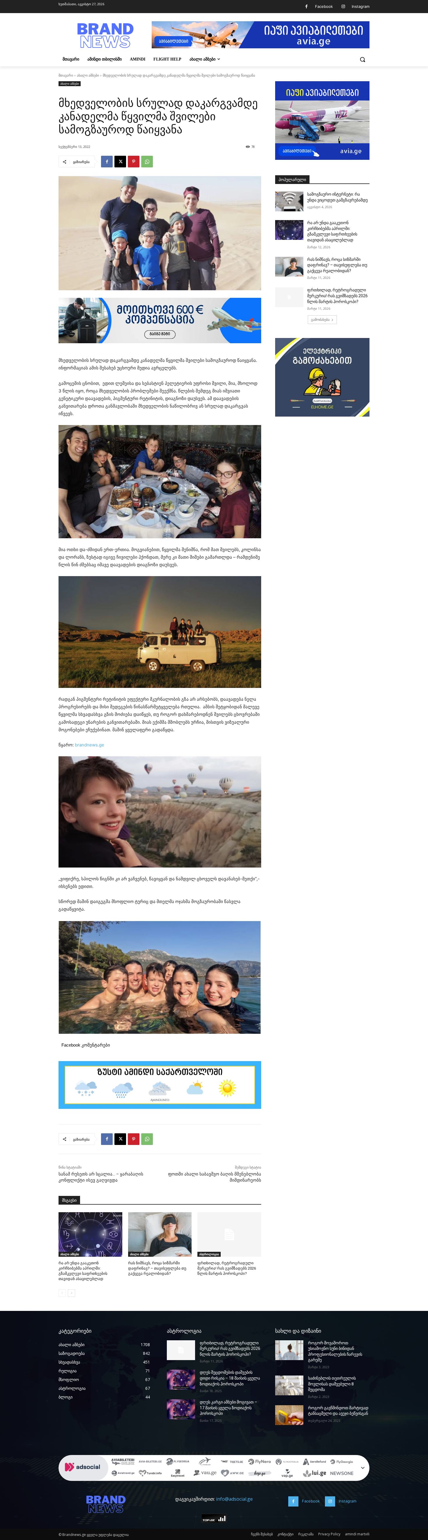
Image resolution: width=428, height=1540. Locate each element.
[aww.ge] (232, 1474)
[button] (362, 59)
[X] (120, 161)
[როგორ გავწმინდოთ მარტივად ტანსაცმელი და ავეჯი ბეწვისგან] (289, 1415)
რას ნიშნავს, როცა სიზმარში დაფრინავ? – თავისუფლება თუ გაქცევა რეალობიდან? (157, 1268)
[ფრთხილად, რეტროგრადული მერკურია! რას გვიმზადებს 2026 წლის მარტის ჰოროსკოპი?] (229, 1234)
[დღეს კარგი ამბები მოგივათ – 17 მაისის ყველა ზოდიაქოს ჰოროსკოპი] (181, 1409)
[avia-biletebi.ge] (150, 1462)
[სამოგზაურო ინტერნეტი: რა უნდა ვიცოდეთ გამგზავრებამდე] (289, 201)
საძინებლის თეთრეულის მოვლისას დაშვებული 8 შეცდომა (332, 1384)
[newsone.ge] (341, 1474)
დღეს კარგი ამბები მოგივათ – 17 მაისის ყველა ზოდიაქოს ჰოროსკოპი (228, 1408)
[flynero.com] (259, 1462)
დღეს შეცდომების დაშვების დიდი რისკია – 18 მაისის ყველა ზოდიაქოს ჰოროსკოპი (230, 1378)
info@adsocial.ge (234, 1499)
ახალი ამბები (88, 75)
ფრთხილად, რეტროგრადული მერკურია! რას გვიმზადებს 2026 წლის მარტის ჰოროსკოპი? (226, 1268)
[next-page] (71, 1293)
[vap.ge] (287, 1474)
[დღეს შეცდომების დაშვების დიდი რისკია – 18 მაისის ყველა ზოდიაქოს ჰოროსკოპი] (181, 1379)
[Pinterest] (133, 161)
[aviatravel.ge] (123, 1474)
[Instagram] (343, 6)
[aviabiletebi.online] (123, 1462)
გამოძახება (320, 319)
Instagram (360, 6)
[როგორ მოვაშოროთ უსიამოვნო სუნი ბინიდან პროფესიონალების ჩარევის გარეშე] (289, 1350)
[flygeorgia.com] (341, 1462)
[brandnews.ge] (105, 35)
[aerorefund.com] (314, 1462)
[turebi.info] (150, 1474)
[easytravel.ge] (177, 1474)
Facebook (324, 6)
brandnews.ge (89, 745)
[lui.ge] (314, 1474)
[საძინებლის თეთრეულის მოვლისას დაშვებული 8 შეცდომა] (289, 1385)
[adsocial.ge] (83, 1477)
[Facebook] (306, 6)
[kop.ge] (259, 1474)
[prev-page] (62, 1293)
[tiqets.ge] (232, 1462)
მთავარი (66, 75)
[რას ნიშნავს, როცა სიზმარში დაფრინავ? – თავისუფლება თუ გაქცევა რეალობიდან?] (160, 1234)
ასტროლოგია (209, 1254)
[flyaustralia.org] (287, 1462)
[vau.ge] (205, 1474)
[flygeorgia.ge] (177, 1462)
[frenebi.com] (205, 1462)
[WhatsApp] (147, 161)
